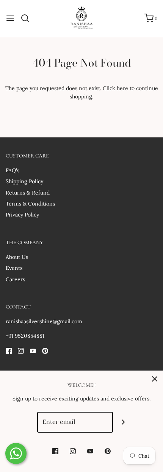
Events (14, 268)
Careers (15, 279)
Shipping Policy (24, 181)
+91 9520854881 (25, 335)
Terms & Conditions (30, 203)
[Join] (123, 422)
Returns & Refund (28, 192)
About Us (17, 257)
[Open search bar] (27, 18)
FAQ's (12, 170)
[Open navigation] (10, 18)
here (122, 88)
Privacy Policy (22, 214)
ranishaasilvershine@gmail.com (44, 321)
